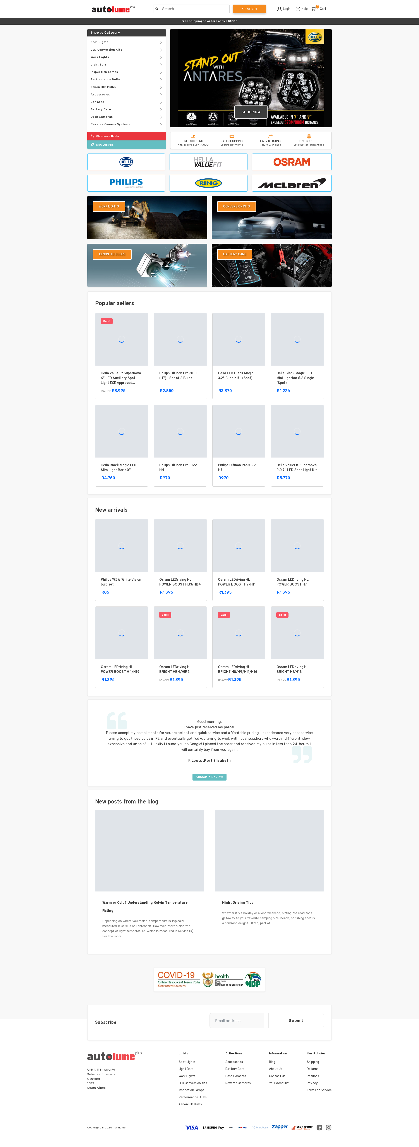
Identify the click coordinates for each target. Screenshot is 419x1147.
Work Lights (187, 1076)
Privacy (312, 1083)
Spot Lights (187, 1062)
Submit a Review (209, 777)
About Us (275, 1069)
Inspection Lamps (191, 1090)
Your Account (279, 1083)
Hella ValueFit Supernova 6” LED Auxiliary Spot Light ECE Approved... (121, 378)
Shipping (313, 1062)
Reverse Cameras (238, 1083)
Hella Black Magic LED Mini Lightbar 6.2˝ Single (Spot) (295, 378)
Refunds (313, 1076)
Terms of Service (319, 1090)
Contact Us (277, 1076)
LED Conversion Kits (193, 1083)
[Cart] (315, 9)
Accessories (234, 1062)
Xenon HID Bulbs (190, 1104)
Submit (296, 1020)
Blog (272, 1062)
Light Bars (186, 1069)
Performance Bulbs (193, 1097)
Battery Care (234, 1069)
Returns (312, 1069)
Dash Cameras (235, 1076)
